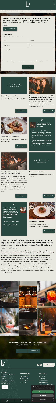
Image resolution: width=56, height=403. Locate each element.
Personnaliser (43, 399)
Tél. (21, 400)
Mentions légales (43, 382)
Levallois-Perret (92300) (11, 225)
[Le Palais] (28, 4)
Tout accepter (42, 392)
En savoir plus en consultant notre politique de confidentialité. (31, 61)
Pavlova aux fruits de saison (37, 172)
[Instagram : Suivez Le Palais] (41, 365)
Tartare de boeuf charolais (36, 221)
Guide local (42, 376)
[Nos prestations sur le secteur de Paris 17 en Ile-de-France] (33, 125)
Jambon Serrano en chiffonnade (10, 96)
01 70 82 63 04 (34, 351)
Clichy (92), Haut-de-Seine (11, 221)
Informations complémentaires (43, 379)
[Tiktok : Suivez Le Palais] (38, 365)
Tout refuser (43, 395)
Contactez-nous (21, 351)
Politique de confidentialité (46, 385)
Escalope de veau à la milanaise (10, 136)
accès (7, 400)
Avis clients (50, 364)
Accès (4, 387)
